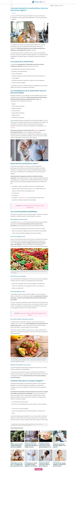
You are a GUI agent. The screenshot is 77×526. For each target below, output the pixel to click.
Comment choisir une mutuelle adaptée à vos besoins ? (59, 445)
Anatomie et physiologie (44, 442)
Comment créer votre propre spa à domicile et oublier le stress (31, 445)
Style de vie (13, 461)
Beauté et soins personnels (30, 442)
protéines (21, 222)
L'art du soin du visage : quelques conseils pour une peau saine (59, 464)
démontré (24, 197)
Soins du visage (56, 461)
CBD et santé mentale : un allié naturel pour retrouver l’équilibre (17, 445)
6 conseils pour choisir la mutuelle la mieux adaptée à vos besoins (31, 464)
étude (34, 188)
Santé (12, 5)
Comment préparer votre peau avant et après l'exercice (44, 464)
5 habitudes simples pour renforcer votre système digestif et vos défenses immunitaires (45, 445)
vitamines (36, 130)
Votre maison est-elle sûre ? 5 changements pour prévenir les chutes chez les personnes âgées (17, 464)
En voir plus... (39, 469)
